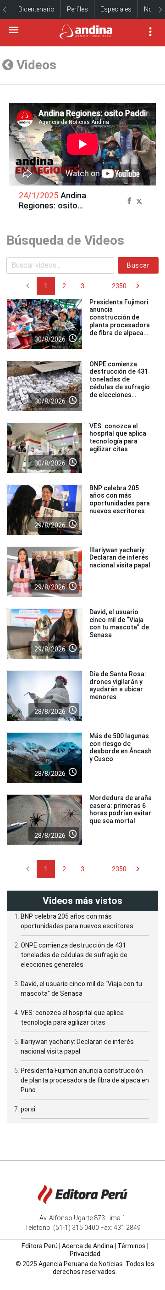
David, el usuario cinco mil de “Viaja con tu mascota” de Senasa (119, 623)
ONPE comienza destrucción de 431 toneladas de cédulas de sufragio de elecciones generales (119, 383)
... (101, 286)
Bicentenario (36, 9)
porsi (28, 1109)
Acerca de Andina (87, 1246)
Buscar (138, 265)
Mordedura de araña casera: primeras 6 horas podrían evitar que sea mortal (120, 809)
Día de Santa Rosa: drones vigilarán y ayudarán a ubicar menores (117, 685)
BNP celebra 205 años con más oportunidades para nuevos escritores (119, 499)
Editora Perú (40, 1246)
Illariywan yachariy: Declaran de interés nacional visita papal (119, 557)
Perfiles (77, 9)
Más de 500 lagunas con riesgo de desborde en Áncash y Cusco (120, 747)
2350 (119, 286)
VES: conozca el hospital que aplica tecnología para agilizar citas (117, 437)
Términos (131, 1246)
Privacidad (85, 1253)
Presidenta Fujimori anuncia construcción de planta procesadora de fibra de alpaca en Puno (119, 321)
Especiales (116, 9)
